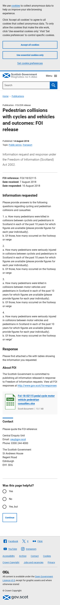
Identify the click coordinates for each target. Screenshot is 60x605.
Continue (9, 517)
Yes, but (13, 506)
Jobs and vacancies (33, 562)
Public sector (15, 145)
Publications (18, 96)
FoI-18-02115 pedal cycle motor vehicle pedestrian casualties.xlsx (36, 399)
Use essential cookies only (30, 55)
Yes (11, 491)
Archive (22, 556)
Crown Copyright (11, 562)
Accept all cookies (30, 45)
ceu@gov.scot (18, 439)
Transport (27, 145)
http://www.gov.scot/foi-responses (37, 385)
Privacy (51, 562)
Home (5, 96)
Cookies (47, 556)
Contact (35, 556)
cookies (15, 5)
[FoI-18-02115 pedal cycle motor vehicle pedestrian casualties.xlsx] (10, 401)
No (10, 498)
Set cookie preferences (30, 63)
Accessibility (9, 556)
